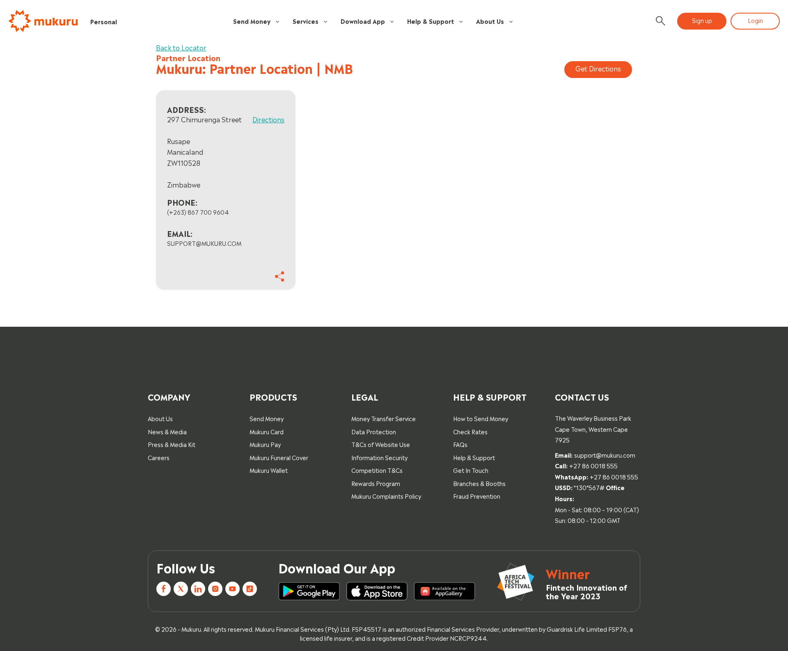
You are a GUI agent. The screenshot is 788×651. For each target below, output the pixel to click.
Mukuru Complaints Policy (386, 495)
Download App (363, 20)
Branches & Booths (479, 483)
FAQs (460, 444)
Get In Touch (470, 469)
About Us (490, 20)
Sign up (702, 20)
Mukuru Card (267, 431)
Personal (103, 21)
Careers (159, 457)
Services (305, 20)
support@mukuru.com (604, 454)
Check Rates (470, 431)
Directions (268, 119)
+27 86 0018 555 (593, 465)
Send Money (251, 20)
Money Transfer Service (383, 418)
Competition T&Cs (377, 469)
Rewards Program (375, 483)
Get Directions (598, 68)
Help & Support (430, 20)
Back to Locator (181, 47)
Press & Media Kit (171, 444)
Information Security (379, 457)
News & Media (167, 431)
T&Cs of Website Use (380, 444)
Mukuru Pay (265, 444)
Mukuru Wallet (269, 469)
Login (755, 20)
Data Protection (373, 431)
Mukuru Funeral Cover (279, 457)
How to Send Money (480, 418)
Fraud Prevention (476, 495)
